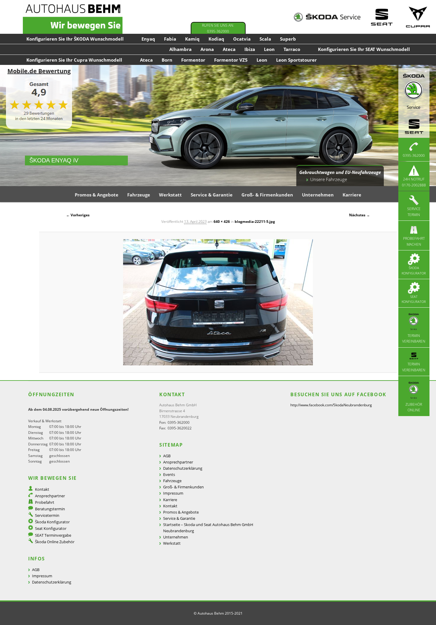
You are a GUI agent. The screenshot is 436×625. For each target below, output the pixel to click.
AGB (35, 569)
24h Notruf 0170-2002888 (414, 182)
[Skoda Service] (327, 17)
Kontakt (42, 489)
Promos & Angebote (96, 195)
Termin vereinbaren (413, 338)
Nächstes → (359, 215)
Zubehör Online (413, 407)
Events (169, 474)
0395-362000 (414, 155)
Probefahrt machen (414, 241)
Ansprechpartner (50, 495)
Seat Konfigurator (414, 299)
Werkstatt (170, 195)
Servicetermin (47, 515)
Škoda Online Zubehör (54, 541)
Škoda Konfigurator (414, 270)
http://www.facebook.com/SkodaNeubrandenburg (331, 404)
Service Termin (414, 211)
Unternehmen (318, 195)
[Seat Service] (381, 17)
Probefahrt (44, 502)
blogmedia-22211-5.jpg (255, 221)
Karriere (352, 195)
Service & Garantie (212, 195)
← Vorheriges (78, 215)
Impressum (42, 575)
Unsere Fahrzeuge (328, 179)
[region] (218, 125)
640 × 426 (222, 221)
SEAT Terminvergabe (53, 535)
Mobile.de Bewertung (39, 71)
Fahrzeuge (138, 195)
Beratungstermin (50, 508)
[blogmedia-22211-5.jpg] (218, 302)
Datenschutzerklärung (51, 582)
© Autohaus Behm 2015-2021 (218, 613)
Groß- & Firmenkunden (267, 195)
